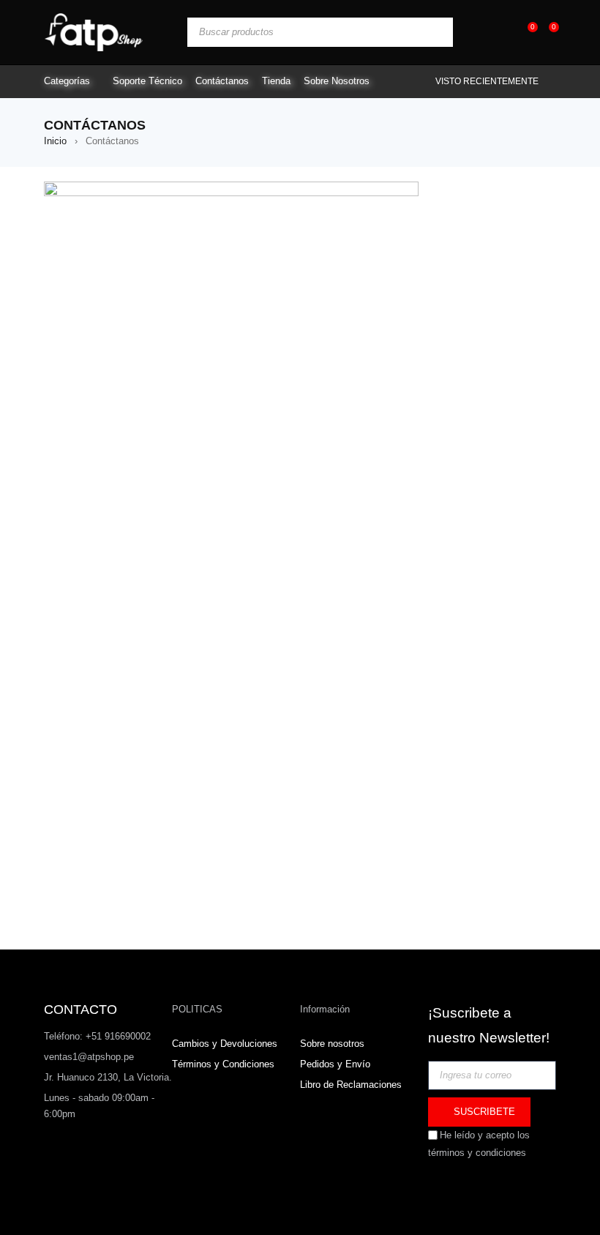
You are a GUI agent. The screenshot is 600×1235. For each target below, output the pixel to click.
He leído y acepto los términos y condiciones (479, 1144)
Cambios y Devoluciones (224, 1043)
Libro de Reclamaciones (351, 1084)
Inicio (55, 140)
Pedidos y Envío (335, 1064)
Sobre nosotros (332, 1043)
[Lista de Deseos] (525, 31)
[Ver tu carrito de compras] (546, 31)
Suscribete (483, 1111)
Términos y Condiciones (223, 1064)
